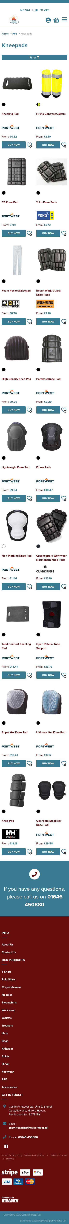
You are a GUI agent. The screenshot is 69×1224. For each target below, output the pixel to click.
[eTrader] (34, 1200)
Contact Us (9, 952)
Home (5, 33)
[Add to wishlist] (29, 144)
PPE (14, 33)
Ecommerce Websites (30, 1220)
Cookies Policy (31, 1155)
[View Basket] (56, 21)
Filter (33, 57)
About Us (8, 944)
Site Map (10, 1158)
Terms (4, 1155)
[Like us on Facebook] (6, 1146)
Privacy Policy (15, 1155)
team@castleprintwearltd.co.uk (28, 1128)
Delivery (54, 1155)
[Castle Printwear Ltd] (22, 19)
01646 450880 (43, 900)
